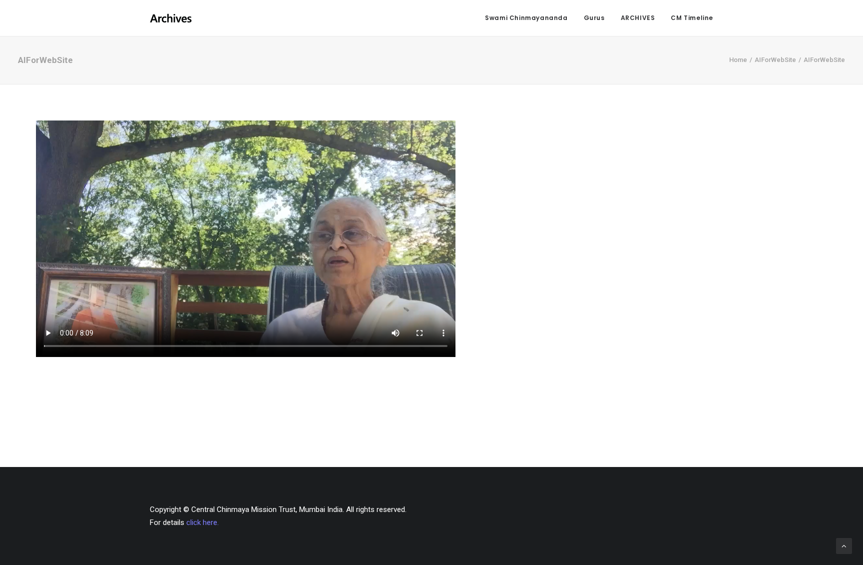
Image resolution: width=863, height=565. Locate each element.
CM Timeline (692, 18)
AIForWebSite (775, 60)
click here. (202, 522)
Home (738, 60)
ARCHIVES (638, 18)
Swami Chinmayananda (526, 18)
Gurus (594, 18)
